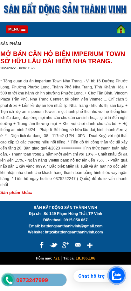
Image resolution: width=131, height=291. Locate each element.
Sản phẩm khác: (16, 192)
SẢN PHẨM (10, 44)
